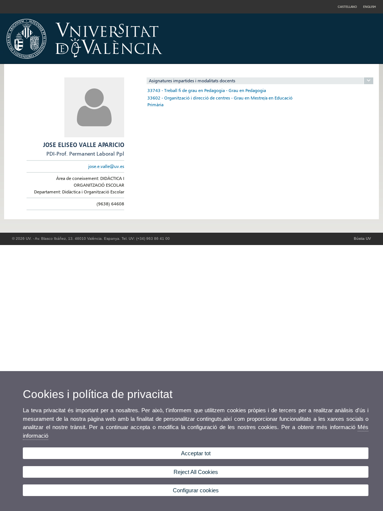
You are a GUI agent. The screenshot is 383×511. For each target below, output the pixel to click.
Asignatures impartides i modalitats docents (192, 80)
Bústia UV (362, 238)
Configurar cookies (196, 490)
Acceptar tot (196, 453)
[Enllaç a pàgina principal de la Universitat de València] (148, 61)
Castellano (347, 7)
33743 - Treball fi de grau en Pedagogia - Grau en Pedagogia (206, 90)
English (369, 7)
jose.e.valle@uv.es (106, 166)
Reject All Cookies (196, 472)
